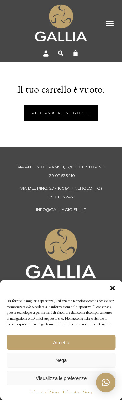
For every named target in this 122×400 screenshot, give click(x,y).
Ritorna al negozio (60, 113)
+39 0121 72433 (61, 196)
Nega (61, 360)
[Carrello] (75, 53)
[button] (112, 288)
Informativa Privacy (45, 391)
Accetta (61, 342)
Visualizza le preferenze (61, 378)
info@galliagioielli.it (61, 209)
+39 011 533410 (61, 175)
